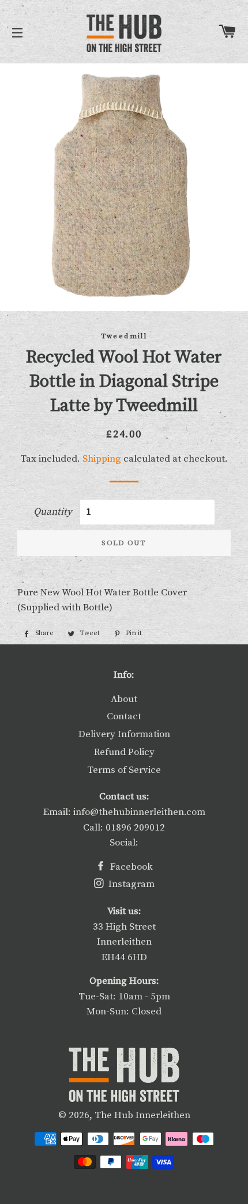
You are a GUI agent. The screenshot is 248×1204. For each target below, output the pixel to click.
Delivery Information (124, 734)
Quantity (52, 511)
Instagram (130, 884)
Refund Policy (124, 752)
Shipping (101, 458)
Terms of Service (124, 770)
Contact (124, 716)
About (124, 699)
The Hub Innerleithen (142, 1115)
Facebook (130, 866)
